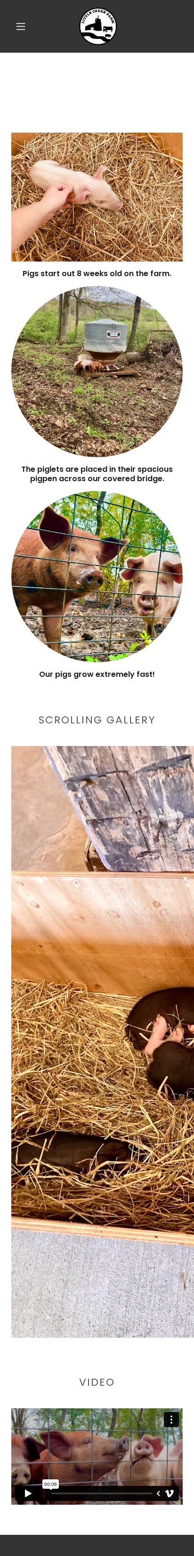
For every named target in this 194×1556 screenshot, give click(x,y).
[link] (98, 26)
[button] (20, 26)
